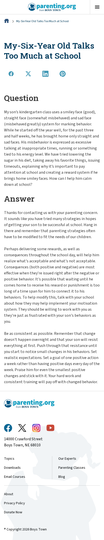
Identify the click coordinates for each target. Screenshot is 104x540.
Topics (9, 458)
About (8, 494)
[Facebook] (8, 428)
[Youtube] (50, 427)
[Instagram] (36, 428)
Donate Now (13, 512)
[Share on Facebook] (11, 74)
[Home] (7, 21)
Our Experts (67, 458)
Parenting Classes (71, 467)
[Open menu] (97, 7)
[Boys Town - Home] (52, 7)
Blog (61, 476)
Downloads (12, 467)
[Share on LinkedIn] (45, 74)
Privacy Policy (14, 503)
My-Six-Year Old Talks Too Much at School (42, 21)
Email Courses (14, 476)
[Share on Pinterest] (63, 74)
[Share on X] (28, 74)
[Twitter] (22, 428)
